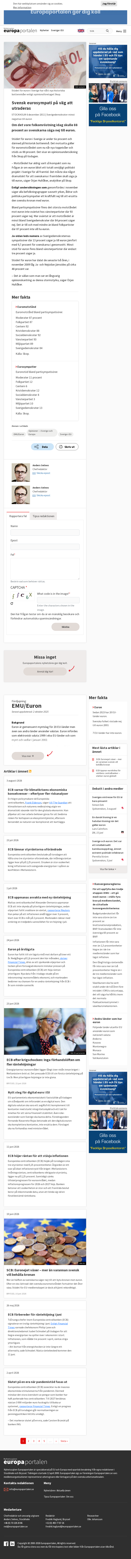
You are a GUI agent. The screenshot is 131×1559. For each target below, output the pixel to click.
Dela (45, 447)
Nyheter (44, 30)
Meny (119, 31)
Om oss (69, 1496)
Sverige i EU (57, 30)
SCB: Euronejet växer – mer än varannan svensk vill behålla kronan (109, 762)
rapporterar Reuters (58, 910)
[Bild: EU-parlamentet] (45, 1031)
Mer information (22, 7)
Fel (12, 554)
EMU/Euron (19, 434)
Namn (14, 526)
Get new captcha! (12, 603)
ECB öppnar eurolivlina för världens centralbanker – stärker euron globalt (108, 773)
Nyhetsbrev (50, 1490)
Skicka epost (43, 473)
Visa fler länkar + (108, 869)
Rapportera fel (18, 516)
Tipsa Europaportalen (54, 1496)
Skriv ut (70, 447)
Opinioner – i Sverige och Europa (41, 432)
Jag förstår (109, 3)
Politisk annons (118, 81)
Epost (14, 540)
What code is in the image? (53, 593)
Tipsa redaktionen (43, 516)
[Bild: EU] (45, 1241)
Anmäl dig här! (45, 671)
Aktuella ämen (63, 1490)
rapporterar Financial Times (34, 1406)
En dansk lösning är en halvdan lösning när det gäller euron (105, 821)
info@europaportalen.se (21, 1489)
